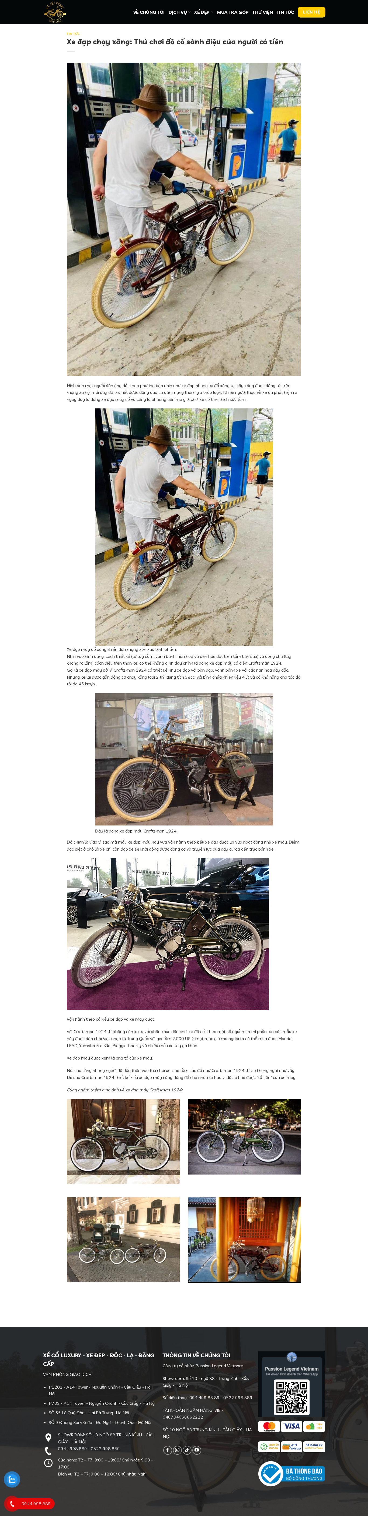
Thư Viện (262, 12)
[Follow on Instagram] (177, 1450)
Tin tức (285, 12)
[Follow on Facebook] (167, 1450)
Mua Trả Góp (233, 12)
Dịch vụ (178, 12)
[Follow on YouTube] (196, 1450)
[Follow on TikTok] (187, 1450)
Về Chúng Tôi (149, 12)
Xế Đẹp (202, 12)
